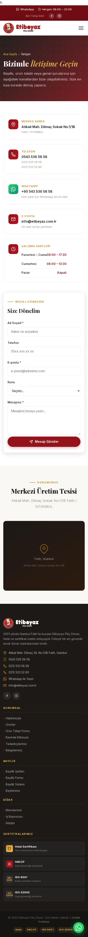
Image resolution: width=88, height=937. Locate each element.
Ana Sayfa (10, 54)
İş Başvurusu (14, 816)
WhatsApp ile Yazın (21, 679)
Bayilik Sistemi (15, 784)
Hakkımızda (13, 718)
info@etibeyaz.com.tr (38, 221)
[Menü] (81, 28)
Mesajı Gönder (47, 441)
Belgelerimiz (14, 750)
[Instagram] (59, 16)
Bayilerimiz (13, 790)
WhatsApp (27, 9)
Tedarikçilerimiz (16, 744)
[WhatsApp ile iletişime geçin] (78, 927)
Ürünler (11, 724)
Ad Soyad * (16, 323)
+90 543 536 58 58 (36, 191)
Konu (11, 382)
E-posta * (14, 362)
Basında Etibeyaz (17, 737)
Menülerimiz (14, 810)
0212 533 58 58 (31, 162)
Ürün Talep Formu (18, 731)
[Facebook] (51, 16)
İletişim (10, 823)
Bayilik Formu (14, 777)
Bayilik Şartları (15, 771)
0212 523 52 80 (31, 166)
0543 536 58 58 (34, 157)
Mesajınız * (16, 402)
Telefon (13, 342)
